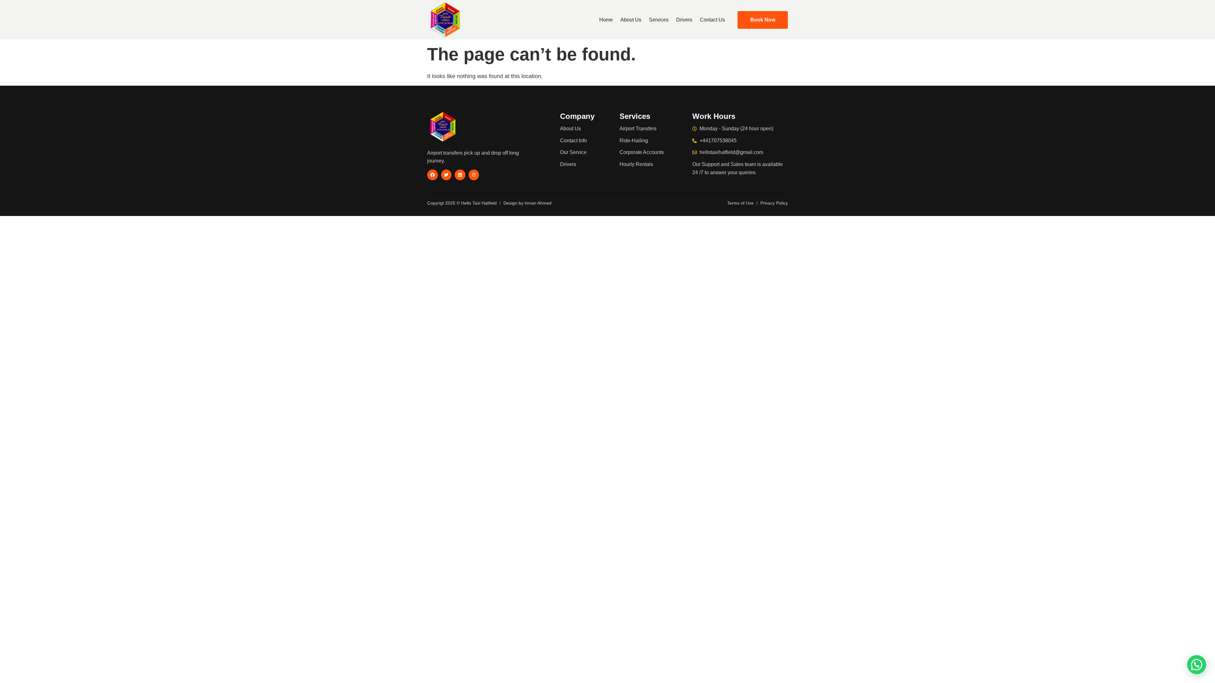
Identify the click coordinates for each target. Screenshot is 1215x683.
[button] (1196, 664)
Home (606, 19)
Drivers (684, 19)
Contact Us (712, 19)
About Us (630, 19)
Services (659, 19)
